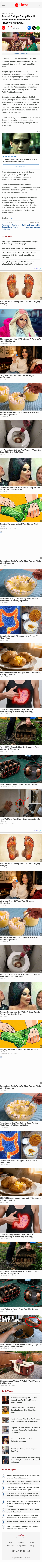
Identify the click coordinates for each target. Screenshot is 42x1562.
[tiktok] (17, 1552)
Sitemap (31, 1546)
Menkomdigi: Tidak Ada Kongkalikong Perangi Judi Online (10, 227)
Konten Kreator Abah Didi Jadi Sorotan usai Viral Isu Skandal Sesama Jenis (23, 1477)
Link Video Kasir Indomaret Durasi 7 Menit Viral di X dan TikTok (23, 1511)
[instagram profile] (24, 1552)
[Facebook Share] (29, 28)
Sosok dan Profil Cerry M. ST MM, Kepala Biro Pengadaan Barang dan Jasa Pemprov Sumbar (23, 1495)
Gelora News (26, 1558)
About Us (21, 1542)
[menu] (2, 5)
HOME (4, 13)
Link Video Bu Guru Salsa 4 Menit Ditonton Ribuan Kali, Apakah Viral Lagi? (23, 1489)
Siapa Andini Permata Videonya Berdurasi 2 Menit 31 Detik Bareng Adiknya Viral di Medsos (23, 1504)
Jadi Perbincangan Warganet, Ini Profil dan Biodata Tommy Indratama (23, 1527)
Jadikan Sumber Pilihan (21, 54)
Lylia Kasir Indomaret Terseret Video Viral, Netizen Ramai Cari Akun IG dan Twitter (23, 1517)
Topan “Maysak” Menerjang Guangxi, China (23, 1521)
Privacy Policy (21, 1546)
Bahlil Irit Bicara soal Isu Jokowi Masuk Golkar (31, 226)
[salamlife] (13, 1552)
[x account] (21, 1552)
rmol (10, 218)
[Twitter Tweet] (34, 28)
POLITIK (10, 13)
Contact (31, 1542)
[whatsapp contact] (28, 1552)
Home (10, 1542)
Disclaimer (10, 1546)
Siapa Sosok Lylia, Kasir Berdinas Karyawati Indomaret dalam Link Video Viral (23, 1483)
